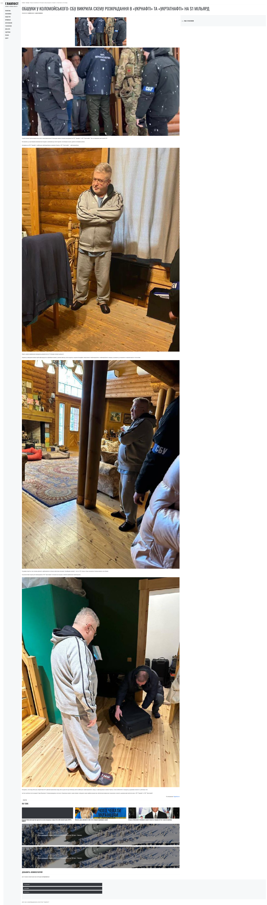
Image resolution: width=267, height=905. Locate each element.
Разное (7, 35)
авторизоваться (45, 876)
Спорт (6, 38)
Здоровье (7, 32)
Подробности (176, 796)
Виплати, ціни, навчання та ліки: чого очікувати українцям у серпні (91, 820)
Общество (8, 17)
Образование (8, 23)
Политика (8, 11)
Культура (7, 29)
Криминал (8, 20)
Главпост (12, 3)
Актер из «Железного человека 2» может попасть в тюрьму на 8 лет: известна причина (150, 820)
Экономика (8, 14)
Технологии (8, 26)
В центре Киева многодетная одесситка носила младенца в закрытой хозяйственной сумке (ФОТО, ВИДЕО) (47, 820)
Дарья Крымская (39, 13)
